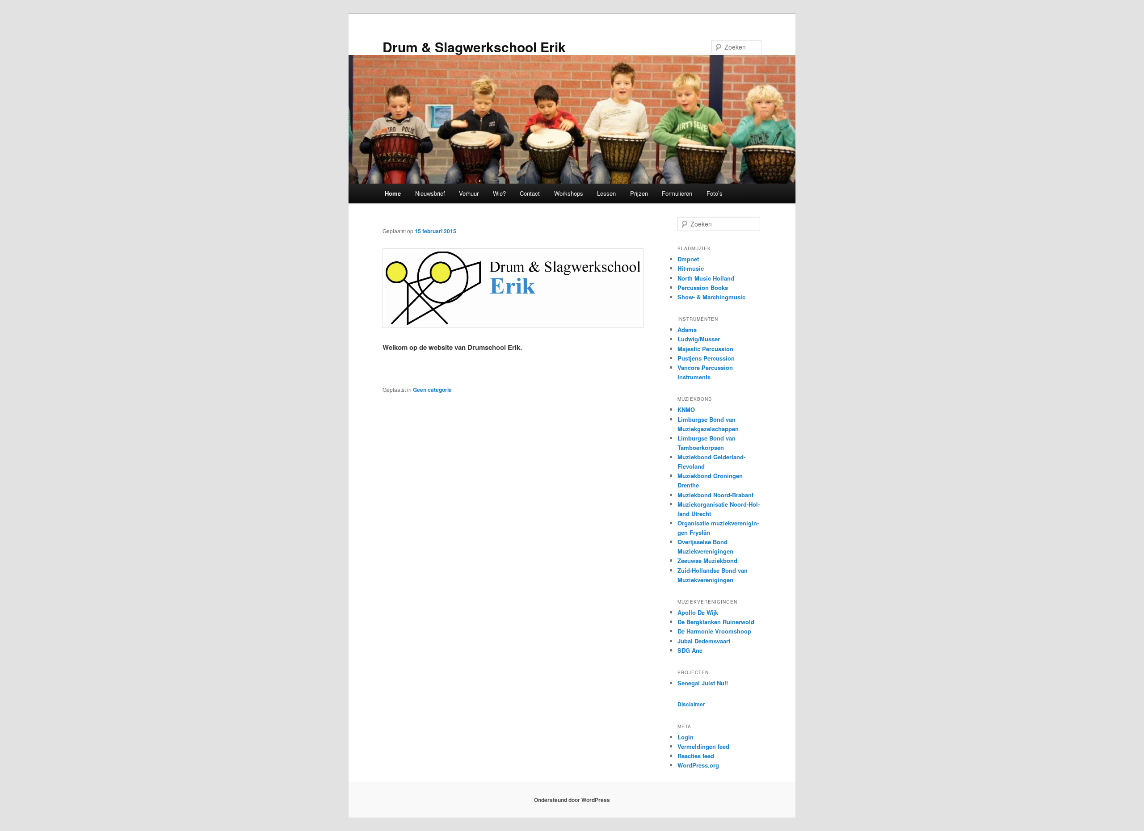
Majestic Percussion (705, 348)
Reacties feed (695, 755)
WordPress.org (698, 765)
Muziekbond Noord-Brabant (715, 495)
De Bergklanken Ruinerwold (715, 621)
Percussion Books (702, 287)
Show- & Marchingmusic (711, 297)
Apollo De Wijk (697, 612)
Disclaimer (691, 704)
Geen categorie (432, 390)
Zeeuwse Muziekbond (707, 560)
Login (685, 737)
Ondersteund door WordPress (572, 800)
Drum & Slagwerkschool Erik (474, 46)
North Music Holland (705, 278)
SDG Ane (689, 650)
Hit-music (690, 268)
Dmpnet (688, 259)
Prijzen (639, 193)
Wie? (499, 193)
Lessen (606, 193)
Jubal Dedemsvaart (703, 641)
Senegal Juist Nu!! (702, 683)
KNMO (686, 409)
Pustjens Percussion (706, 358)
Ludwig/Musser (698, 339)
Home (393, 193)
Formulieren (677, 193)
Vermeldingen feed (703, 746)
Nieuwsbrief (430, 193)
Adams (687, 329)
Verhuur (469, 193)
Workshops (568, 193)
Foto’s (715, 193)
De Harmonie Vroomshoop (714, 631)
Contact (530, 193)
